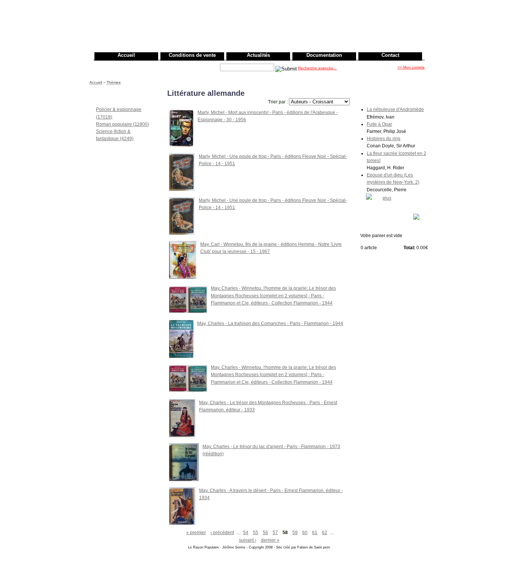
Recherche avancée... (317, 68)
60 (305, 532)
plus (387, 198)
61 (314, 532)
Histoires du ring (383, 138)
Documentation (324, 55)
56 (265, 532)
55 (255, 532)
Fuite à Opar (379, 124)
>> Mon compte (411, 67)
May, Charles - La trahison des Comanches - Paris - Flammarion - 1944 (270, 323)
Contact (390, 55)
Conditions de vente (192, 55)
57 (275, 532)
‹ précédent (222, 532)
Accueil (126, 55)
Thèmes (114, 82)
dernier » (270, 540)
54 (245, 532)
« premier (196, 532)
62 (324, 532)
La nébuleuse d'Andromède (395, 109)
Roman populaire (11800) (122, 124)
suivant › (247, 540)
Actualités (258, 55)
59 (295, 532)
